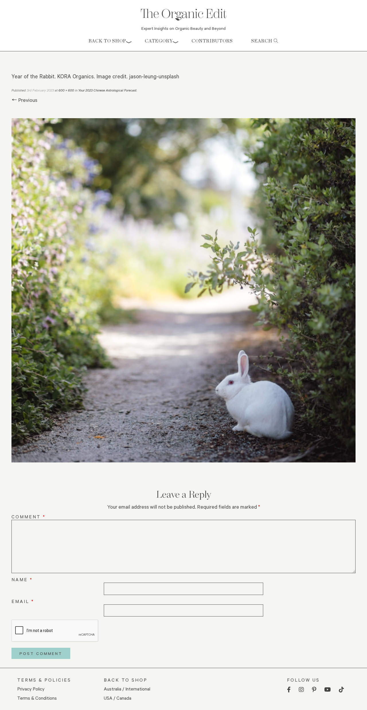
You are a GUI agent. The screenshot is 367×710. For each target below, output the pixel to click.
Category (159, 41)
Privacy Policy (30, 689)
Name (22, 579)
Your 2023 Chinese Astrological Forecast (107, 90)
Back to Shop (107, 41)
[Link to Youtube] (327, 690)
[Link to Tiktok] (341, 690)
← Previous (24, 99)
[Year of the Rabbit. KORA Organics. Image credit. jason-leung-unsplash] (183, 290)
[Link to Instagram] (301, 690)
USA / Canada (117, 698)
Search (262, 41)
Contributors (212, 41)
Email (22, 601)
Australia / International (127, 689)
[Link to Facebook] (289, 690)
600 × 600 (66, 90)
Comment (28, 516)
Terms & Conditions (37, 698)
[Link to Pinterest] (314, 690)
